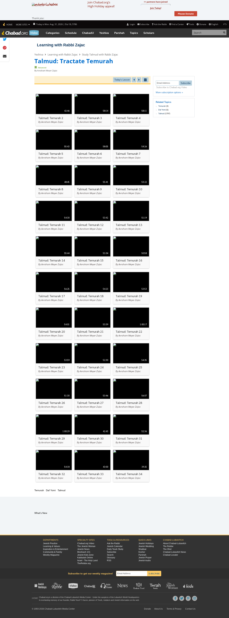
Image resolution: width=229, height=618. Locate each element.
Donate (202, 24)
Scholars (148, 33)
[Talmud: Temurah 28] (131, 395)
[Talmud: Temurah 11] (54, 217)
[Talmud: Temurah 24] (92, 359)
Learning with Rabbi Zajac (61, 45)
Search (110, 555)
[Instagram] (194, 598)
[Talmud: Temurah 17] (54, 288)
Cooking (139, 585)
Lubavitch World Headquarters (126, 597)
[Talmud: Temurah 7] (131, 146)
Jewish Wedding (146, 546)
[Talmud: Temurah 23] (54, 359)
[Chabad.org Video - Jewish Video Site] (20, 32)
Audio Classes (106, 585)
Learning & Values (51, 546)
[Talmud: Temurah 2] (54, 110)
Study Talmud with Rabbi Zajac (100, 54)
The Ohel (167, 549)
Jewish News (83, 549)
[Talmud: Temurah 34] (131, 466)
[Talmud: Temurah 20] (54, 323)
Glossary (111, 557)
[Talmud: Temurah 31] (131, 430)
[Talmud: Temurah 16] (131, 252)
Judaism (106, 600)
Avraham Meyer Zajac (47, 71)
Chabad (67, 597)
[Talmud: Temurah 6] (92, 146)
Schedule (71, 33)
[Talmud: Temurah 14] (54, 252)
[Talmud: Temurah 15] (92, 252)
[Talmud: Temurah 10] (131, 181)
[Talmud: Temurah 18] (92, 288)
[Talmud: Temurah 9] (92, 181)
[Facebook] (175, 598)
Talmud (161, 113)
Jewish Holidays (146, 543)
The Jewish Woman (86, 546)
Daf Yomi (162, 110)
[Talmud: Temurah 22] (131, 323)
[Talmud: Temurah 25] (131, 359)
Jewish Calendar (115, 546)
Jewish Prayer (145, 557)
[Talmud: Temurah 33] (92, 466)
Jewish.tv (73, 585)
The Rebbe (168, 546)
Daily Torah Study (115, 549)
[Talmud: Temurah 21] (92, 323)
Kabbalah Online (85, 557)
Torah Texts (156, 585)
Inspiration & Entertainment (55, 549)
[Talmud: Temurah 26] (54, 395)
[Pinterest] (188, 598)
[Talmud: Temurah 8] (54, 181)
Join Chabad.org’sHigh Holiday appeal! (101, 4)
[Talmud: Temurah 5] (54, 146)
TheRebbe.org (84, 563)
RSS (109, 560)
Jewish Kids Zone (85, 555)
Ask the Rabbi (160, 24)
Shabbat (142, 549)
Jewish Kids (188, 585)
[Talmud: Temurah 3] (92, 110)
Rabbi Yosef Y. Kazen (79, 600)
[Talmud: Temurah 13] (131, 217)
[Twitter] (181, 598)
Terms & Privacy (174, 609)
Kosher (141, 552)
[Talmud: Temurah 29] (54, 430)
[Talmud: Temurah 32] (54, 466)
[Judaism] (8, 24)
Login (132, 24)
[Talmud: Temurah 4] (131, 110)
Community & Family (52, 552)
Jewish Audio (144, 560)
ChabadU (88, 33)
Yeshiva (104, 33)
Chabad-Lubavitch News (174, 552)
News (123, 585)
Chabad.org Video (85, 543)
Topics (134, 33)
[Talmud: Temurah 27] (92, 395)
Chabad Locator (170, 555)
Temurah (162, 106)
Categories (52, 33)
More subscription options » (169, 92)
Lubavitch (75, 597)
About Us (158, 609)
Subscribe (111, 552)
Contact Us (190, 609)
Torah (99, 600)
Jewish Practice (50, 543)
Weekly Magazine (51, 555)
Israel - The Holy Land (87, 560)
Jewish (117, 600)
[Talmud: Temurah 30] (92, 430)
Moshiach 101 (83, 552)
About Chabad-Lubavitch (174, 543)
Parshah (119, 33)
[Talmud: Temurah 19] (131, 288)
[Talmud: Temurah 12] (92, 217)
